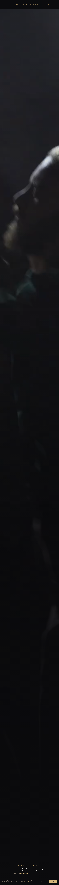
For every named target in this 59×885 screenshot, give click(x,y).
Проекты (24, 4)
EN (55, 4)
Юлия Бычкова (24, 873)
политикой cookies (28, 881)
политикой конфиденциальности (9, 883)
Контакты (46, 4)
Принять (53, 881)
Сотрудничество (34, 4)
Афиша (17, 4)
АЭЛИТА (5, 4)
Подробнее (43, 881)
